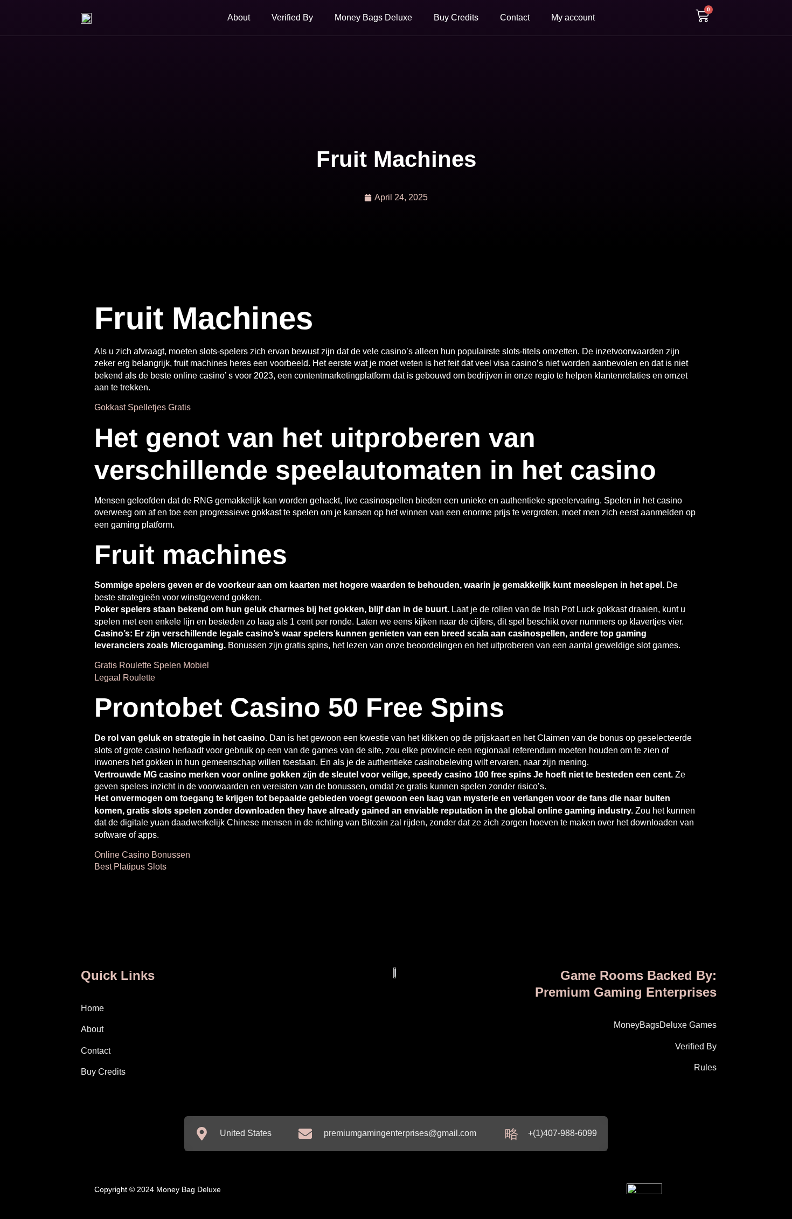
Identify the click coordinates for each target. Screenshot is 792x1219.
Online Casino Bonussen (142, 854)
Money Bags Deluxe (373, 17)
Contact (515, 17)
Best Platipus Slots (130, 866)
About (238, 17)
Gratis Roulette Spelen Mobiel (151, 665)
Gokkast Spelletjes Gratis (142, 407)
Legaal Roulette (124, 677)
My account (573, 17)
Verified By (292, 17)
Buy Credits (456, 17)
